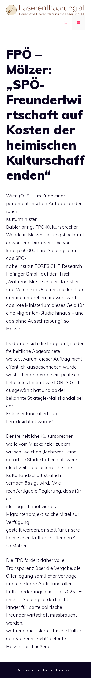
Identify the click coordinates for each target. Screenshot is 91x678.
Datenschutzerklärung (35, 670)
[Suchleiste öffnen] (65, 22)
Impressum (65, 670)
